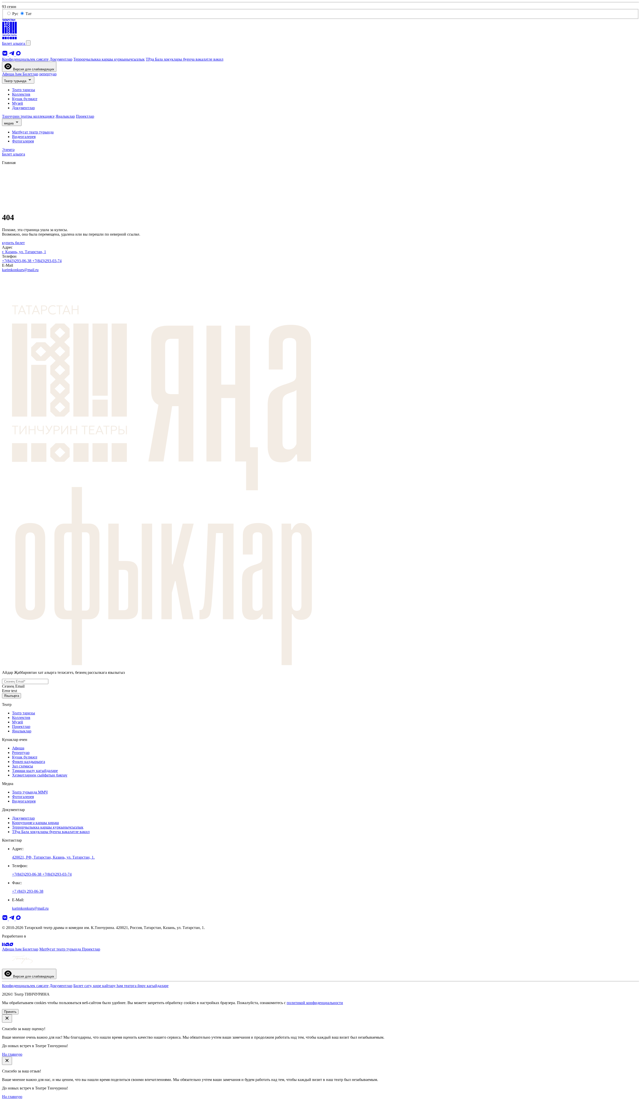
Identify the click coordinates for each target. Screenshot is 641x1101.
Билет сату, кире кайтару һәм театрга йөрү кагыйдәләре (121, 986)
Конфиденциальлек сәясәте (25, 59)
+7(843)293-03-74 (47, 261)
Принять (10, 1012)
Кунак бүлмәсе (24, 99)
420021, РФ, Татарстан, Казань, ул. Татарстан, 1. (53, 857)
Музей (17, 103)
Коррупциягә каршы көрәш (35, 823)
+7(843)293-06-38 (17, 261)
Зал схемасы (22, 766)
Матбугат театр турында (33, 132)
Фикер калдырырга (28, 761)
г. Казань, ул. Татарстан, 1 (24, 252)
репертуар (48, 74)
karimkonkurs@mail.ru (20, 270)
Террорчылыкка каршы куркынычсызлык (109, 59)
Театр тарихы (23, 90)
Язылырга (11, 696)
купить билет (13, 243)
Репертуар (21, 752)
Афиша (18, 748)
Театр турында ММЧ (30, 792)
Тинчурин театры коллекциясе (28, 116)
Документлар (61, 59)
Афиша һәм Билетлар (20, 74)
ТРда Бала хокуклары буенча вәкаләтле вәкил (184, 59)
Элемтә (8, 149)
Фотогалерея (23, 141)
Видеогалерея (24, 136)
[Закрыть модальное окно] (7, 1018)
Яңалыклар (65, 116)
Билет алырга (14, 43)
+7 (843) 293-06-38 (27, 891)
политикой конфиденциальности (315, 1003)
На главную (12, 1054)
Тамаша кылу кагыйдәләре (35, 770)
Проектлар (85, 116)
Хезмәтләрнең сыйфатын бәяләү (39, 775)
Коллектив (21, 94)
